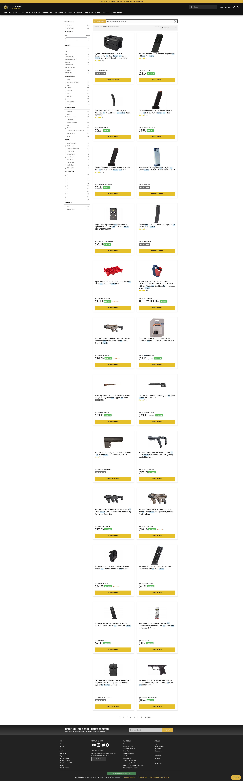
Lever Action (78, 162)
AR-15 (77, 51)
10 (78, 177)
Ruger (78, 136)
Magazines (77, 70)
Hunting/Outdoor (77, 67)
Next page (148, 717)
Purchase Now (157, 80)
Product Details (113, 80)
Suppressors (77, 72)
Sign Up (167, 730)
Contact (228, 7)
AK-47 (77, 48)
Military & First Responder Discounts (133, 765)
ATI (78, 125)
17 (78, 183)
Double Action (78, 154)
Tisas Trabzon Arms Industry (78, 130)
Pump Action (78, 151)
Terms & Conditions (129, 777)
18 (78, 197)
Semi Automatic (78, 143)
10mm (78, 99)
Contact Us (158, 763)
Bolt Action (78, 159)
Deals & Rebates (77, 56)
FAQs (221, 7)
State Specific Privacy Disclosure (159, 777)
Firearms (77, 62)
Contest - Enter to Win (129, 760)
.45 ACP (78, 88)
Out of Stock (78, 28)
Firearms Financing (128, 753)
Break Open (78, 168)
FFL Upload (158, 751)
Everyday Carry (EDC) (77, 59)
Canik (78, 128)
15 (78, 180)
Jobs (156, 761)
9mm (78, 80)
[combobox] (203, 7)
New (78, 206)
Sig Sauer (78, 111)
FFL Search (158, 748)
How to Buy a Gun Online (130, 763)
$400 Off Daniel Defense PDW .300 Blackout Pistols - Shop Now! (121, 1)
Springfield (78, 119)
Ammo (77, 54)
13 (78, 194)
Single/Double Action (78, 148)
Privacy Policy (143, 777)
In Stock (78, 25)
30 (78, 175)
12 (78, 191)
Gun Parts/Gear (77, 64)
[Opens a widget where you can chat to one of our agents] (236, 777)
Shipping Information (129, 748)
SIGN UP (98, 759)
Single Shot (78, 165)
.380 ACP (78, 96)
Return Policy (127, 751)
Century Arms (78, 133)
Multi (78, 85)
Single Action (78, 146)
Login (156, 744)
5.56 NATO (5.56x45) (78, 82)
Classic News (127, 758)
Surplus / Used (78, 209)
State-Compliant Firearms (130, 768)
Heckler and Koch (78, 122)
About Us (157, 758)
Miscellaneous (78, 157)
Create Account (159, 746)
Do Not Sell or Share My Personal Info (121, 773)
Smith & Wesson (78, 117)
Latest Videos (127, 756)
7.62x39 (78, 90)
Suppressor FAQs (128, 746)
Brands (62, 765)
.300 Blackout (78, 101)
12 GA (78, 104)
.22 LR (78, 93)
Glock (78, 114)
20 (78, 186)
